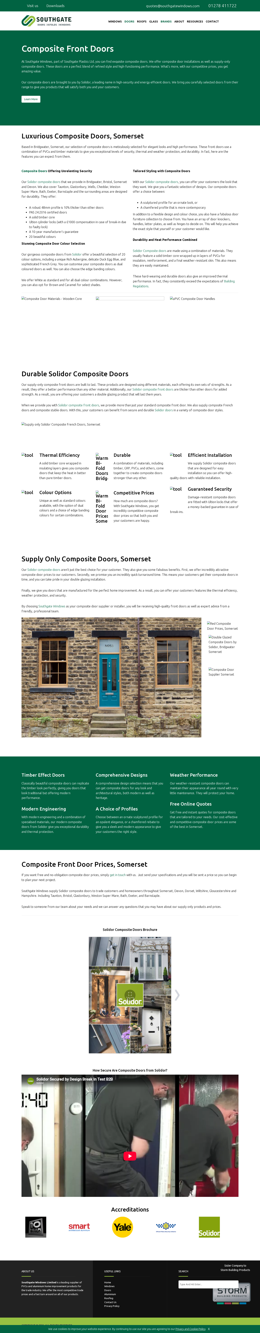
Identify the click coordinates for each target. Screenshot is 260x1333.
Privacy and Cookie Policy (190, 1329)
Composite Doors (34, 171)
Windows (115, 21)
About (179, 21)
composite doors (136, 61)
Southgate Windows (38, 61)
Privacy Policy (111, 1306)
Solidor (86, 82)
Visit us (32, 6)
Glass (153, 21)
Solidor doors (164, 410)
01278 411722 (222, 5)
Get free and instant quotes (188, 812)
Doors (129, 21)
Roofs (142, 21)
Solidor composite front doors (152, 389)
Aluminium (110, 1294)
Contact (212, 21)
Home (107, 1282)
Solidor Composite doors (149, 250)
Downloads (55, 6)
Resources (195, 21)
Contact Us (110, 1302)
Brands (166, 21)
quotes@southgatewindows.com (173, 6)
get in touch (118, 875)
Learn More (31, 99)
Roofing (108, 1298)
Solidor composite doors (161, 182)
